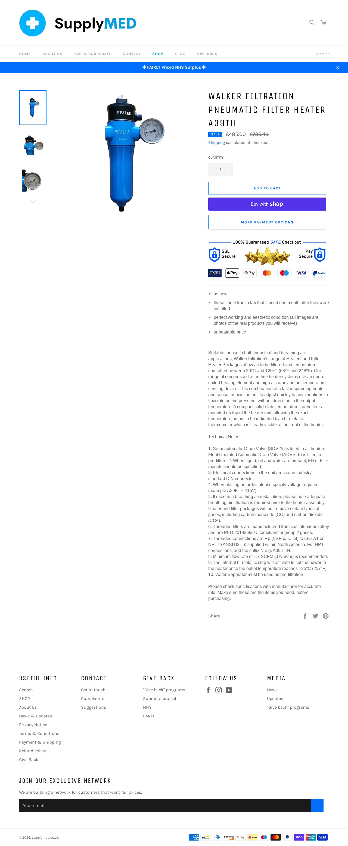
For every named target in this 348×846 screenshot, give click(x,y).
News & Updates (35, 715)
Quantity (215, 157)
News (272, 689)
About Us (28, 707)
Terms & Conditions (39, 733)
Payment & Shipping (40, 742)
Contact (131, 53)
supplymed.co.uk (45, 837)
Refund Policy (32, 750)
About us (52, 53)
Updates (275, 698)
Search (26, 689)
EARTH (149, 715)
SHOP (157, 53)
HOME (24, 53)
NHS (147, 707)
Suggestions (93, 707)
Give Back (207, 53)
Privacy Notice (33, 724)
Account (322, 54)
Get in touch (93, 689)
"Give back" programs (164, 689)
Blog (180, 53)
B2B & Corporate (92, 53)
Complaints (92, 698)
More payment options (267, 222)
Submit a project (159, 698)
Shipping (216, 142)
